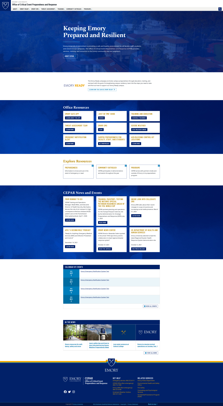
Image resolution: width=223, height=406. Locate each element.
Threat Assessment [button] (48, 9)
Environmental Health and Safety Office (148, 384)
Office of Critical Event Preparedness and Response (34, 4)
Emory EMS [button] (35, 9)
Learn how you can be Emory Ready (101, 89)
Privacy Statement (133, 404)
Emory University (78, 404)
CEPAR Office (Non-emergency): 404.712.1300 (123, 384)
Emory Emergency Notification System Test (95, 271)
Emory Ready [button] (24, 9)
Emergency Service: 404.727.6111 (123, 381)
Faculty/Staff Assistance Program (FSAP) (148, 396)
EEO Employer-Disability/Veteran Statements (106, 404)
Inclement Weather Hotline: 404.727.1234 (122, 393)
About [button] (15, 9)
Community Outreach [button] (74, 9)
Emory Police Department (146, 381)
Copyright (123, 404)
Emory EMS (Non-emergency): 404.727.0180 (122, 389)
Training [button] (61, 9)
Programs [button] (87, 9)
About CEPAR (71, 56)
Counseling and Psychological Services (147, 391)
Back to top (152, 404)
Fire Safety (141, 388)
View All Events (151, 306)
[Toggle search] (220, 9)
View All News (152, 353)
